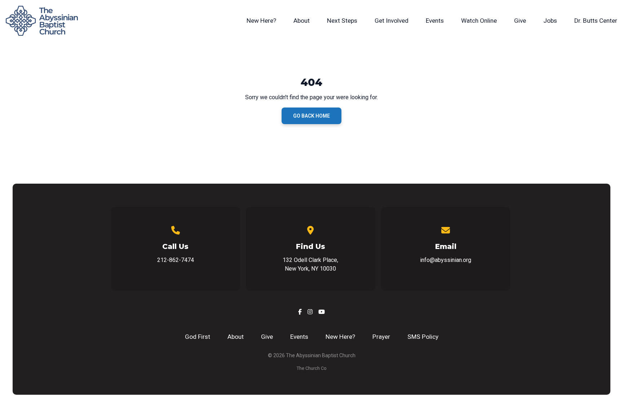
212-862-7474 (175, 260)
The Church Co (312, 368)
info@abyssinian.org (445, 260)
